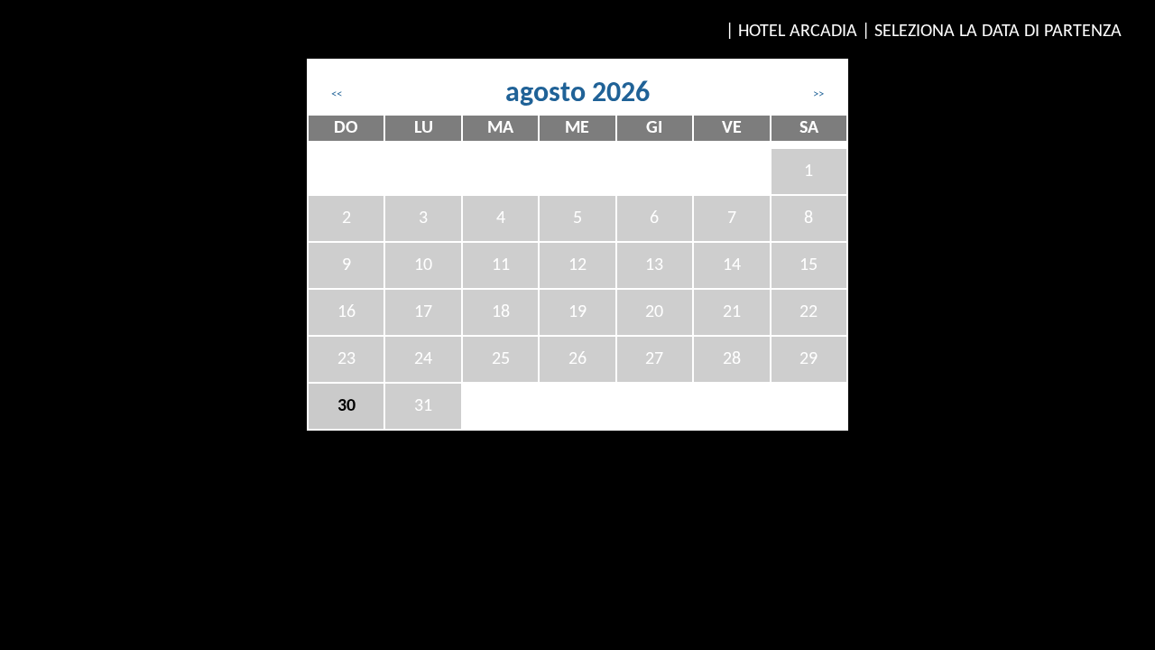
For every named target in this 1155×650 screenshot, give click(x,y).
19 (577, 312)
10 (423, 265)
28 (732, 359)
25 (501, 359)
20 (654, 312)
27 (654, 359)
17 (423, 312)
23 (346, 359)
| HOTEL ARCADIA (791, 32)
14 (732, 265)
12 (577, 265)
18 (501, 312)
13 (654, 265)
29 (808, 359)
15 (808, 265)
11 (501, 265)
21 (732, 312)
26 (577, 359)
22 (808, 312)
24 (423, 359)
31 (423, 406)
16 (346, 312)
